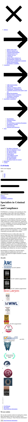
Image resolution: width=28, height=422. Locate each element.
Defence (6, 29)
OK (2, 420)
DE (4, 174)
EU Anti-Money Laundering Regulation (17, 123)
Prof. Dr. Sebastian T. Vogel (14, 150)
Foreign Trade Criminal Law (14, 58)
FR (4, 177)
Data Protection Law (12, 97)
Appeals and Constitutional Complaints (16, 60)
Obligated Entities (11, 120)
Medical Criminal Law (12, 51)
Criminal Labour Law (12, 53)
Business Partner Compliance (14, 94)
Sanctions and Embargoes (13, 127)
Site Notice (6, 407)
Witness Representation (12, 62)
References (6, 161)
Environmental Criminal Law (14, 59)
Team (5, 128)
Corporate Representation (13, 52)
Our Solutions (10, 118)
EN (2, 171)
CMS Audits (10, 86)
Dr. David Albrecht (11, 151)
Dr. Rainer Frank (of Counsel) (14, 159)
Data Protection (10, 125)
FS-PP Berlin (5, 165)
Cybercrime (10, 56)
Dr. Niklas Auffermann (12, 148)
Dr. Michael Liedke (11, 152)
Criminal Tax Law (11, 55)
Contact (6, 162)
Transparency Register (12, 124)
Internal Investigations (12, 93)
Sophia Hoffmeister (11, 157)
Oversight (9, 121)
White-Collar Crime (12, 49)
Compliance (7, 65)
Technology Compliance (13, 96)
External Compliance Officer (14, 87)
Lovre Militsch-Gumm (12, 155)
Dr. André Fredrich (11, 158)
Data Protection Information (10, 409)
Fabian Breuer (10, 154)
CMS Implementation (12, 85)
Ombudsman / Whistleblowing (14, 89)
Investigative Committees (13, 63)
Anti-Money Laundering (10, 99)
